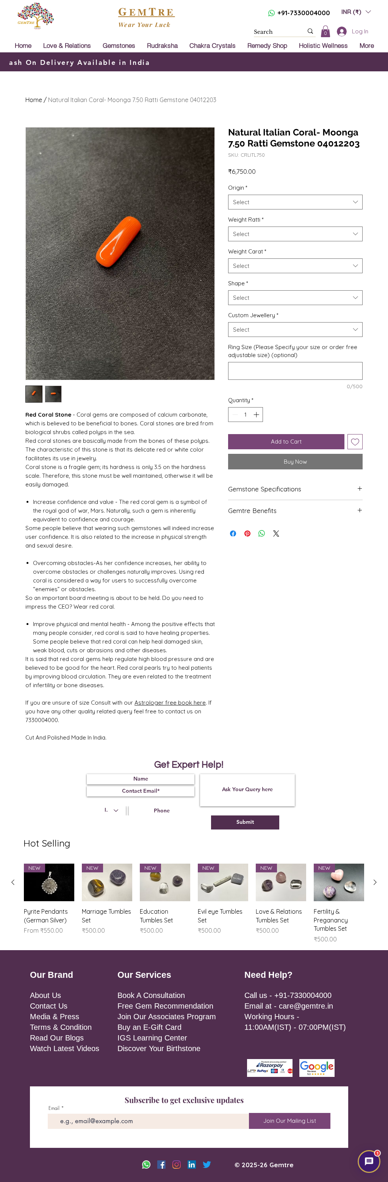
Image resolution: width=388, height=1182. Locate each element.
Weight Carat (247, 251)
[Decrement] (234, 415)
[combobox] (295, 202)
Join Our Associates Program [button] (166, 1016)
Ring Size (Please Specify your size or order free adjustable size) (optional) (292, 351)
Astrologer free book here (170, 702)
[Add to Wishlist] (355, 442)
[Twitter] (207, 1164)
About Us (45, 995)
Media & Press (54, 1016)
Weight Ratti (246, 219)
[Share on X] (276, 533)
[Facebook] (161, 1164)
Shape (238, 283)
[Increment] (257, 415)
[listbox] (356, 12)
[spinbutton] (245, 415)
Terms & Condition (61, 1027)
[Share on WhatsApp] (261, 533)
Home (33, 100)
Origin (237, 187)
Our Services (144, 975)
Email (53, 1108)
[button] (356, 12)
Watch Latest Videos (64, 1048)
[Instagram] (176, 1164)
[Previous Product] (12, 882)
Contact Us (48, 1006)
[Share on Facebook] (233, 533)
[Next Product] (375, 882)
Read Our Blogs (57, 1038)
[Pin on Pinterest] (247, 533)
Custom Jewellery (253, 315)
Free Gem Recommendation (165, 1006)
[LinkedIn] (192, 1164)
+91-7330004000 (303, 13)
